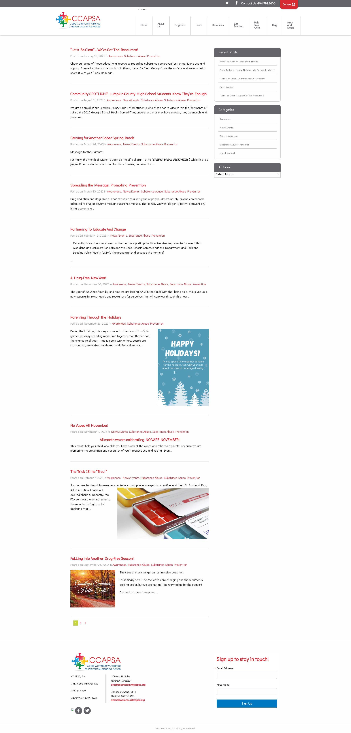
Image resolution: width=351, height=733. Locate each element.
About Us (161, 25)
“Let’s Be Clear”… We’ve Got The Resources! (242, 95)
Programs (180, 25)
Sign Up (246, 703)
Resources (218, 25)
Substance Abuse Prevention (142, 56)
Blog (274, 25)
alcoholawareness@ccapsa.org (128, 700)
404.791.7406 (266, 3)
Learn (199, 25)
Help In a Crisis (257, 25)
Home (144, 25)
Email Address (225, 668)
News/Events (131, 100)
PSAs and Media (290, 25)
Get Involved (238, 25)
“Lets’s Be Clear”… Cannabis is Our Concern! (242, 78)
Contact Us (248, 3)
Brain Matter (226, 87)
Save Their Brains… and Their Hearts (239, 61)
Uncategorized (227, 152)
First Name (223, 684)
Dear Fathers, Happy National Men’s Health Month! (247, 69)
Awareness (116, 56)
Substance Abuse (152, 100)
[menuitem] (144, 25)
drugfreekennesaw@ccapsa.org (128, 684)
